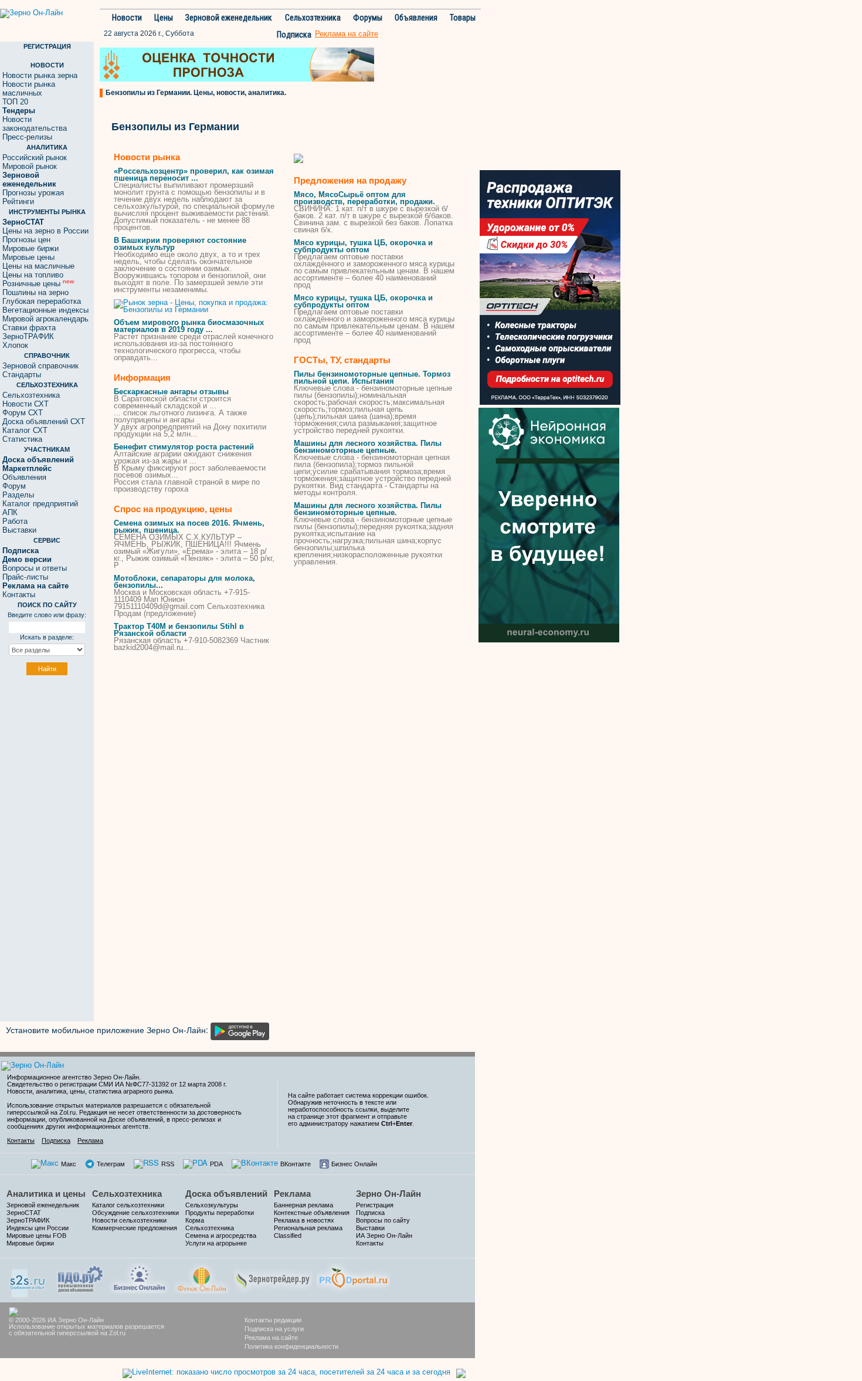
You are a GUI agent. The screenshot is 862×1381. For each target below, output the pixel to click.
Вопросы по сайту (383, 1220)
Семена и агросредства (220, 1235)
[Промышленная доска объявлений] (80, 1278)
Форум (14, 486)
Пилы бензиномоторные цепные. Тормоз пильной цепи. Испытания (372, 377)
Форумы (367, 17)
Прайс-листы (25, 577)
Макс (68, 1163)
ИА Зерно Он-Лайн (384, 1235)
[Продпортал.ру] (353, 1276)
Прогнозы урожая (33, 192)
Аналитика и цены (46, 1194)
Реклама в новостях (304, 1220)
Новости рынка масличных (28, 88)
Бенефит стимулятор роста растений (184, 446)
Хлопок (15, 345)
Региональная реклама (308, 1227)
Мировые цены (28, 257)
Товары (463, 17)
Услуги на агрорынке (216, 1243)
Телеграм (111, 1163)
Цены (163, 17)
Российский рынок (34, 157)
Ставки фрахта (29, 327)
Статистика (22, 439)
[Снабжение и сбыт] (28, 1279)
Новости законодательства (34, 124)
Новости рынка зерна (39, 75)
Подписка (294, 34)
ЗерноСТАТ (23, 1212)
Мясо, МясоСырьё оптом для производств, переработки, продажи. (364, 198)
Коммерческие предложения (134, 1227)
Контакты (18, 594)
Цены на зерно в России (45, 230)
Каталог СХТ (24, 430)
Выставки (19, 530)
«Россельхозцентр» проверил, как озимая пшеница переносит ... (194, 174)
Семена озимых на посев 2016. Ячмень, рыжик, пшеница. (189, 526)
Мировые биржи (30, 248)
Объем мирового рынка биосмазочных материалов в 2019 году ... (189, 326)
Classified (287, 1235)
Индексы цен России (37, 1227)
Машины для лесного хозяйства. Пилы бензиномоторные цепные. (368, 447)
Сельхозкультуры (211, 1205)
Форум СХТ (22, 412)
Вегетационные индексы (45, 310)
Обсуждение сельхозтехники (135, 1212)
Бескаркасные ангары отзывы (171, 391)
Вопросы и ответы (34, 568)
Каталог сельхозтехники (128, 1205)
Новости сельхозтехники (129, 1220)
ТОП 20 (15, 101)
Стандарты (21, 374)
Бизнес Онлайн (354, 1163)
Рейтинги (18, 201)
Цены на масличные (38, 266)
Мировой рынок (29, 166)
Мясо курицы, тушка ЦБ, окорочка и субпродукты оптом (363, 246)
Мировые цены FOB (36, 1235)
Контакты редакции (273, 1320)
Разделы (18, 494)
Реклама (90, 1140)
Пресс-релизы (27, 137)
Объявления (416, 17)
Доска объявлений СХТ (43, 421)
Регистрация (374, 1205)
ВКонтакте (295, 1163)
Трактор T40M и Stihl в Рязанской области (179, 630)
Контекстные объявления (311, 1212)
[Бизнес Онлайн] (139, 1276)
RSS (167, 1163)
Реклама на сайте (271, 1337)
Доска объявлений (226, 1194)
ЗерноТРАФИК (28, 336)
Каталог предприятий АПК (40, 508)
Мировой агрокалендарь (45, 318)
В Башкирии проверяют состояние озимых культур (180, 244)
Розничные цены (38, 283)
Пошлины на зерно (35, 292)
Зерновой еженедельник (228, 17)
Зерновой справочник (40, 365)
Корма (194, 1220)
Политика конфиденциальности (291, 1346)
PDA (216, 1163)
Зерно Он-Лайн (388, 1194)
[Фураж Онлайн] (201, 1276)
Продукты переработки (219, 1212)
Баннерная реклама (303, 1205)
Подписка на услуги (274, 1328)
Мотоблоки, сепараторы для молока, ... (184, 582)
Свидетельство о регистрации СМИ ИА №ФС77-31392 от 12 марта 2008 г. (117, 1084)
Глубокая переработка (41, 301)
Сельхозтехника (313, 17)
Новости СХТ (25, 404)
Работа (15, 521)
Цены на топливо (32, 274)
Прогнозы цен (26, 239)
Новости (127, 17)
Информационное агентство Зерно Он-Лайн (73, 1077)
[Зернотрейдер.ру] (273, 1276)
